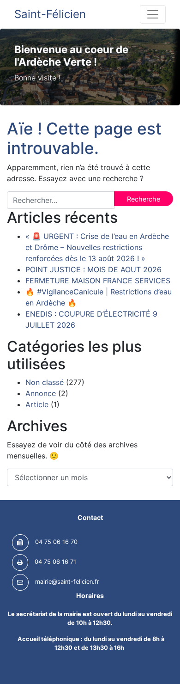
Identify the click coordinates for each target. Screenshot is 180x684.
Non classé (44, 382)
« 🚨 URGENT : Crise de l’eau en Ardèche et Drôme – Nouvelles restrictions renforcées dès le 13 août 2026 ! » (97, 247)
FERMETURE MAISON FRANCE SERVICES (97, 280)
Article (36, 404)
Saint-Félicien (50, 14)
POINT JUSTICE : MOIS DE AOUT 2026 (93, 269)
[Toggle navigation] (153, 14)
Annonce (40, 393)
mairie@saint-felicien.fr (67, 582)
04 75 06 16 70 (56, 542)
